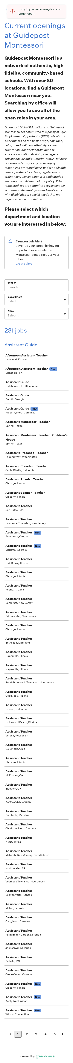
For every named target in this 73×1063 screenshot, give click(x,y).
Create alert (24, 263)
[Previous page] (10, 1034)
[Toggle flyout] (65, 300)
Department (14, 297)
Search (11, 282)
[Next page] (62, 1034)
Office (11, 311)
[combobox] (7, 301)
